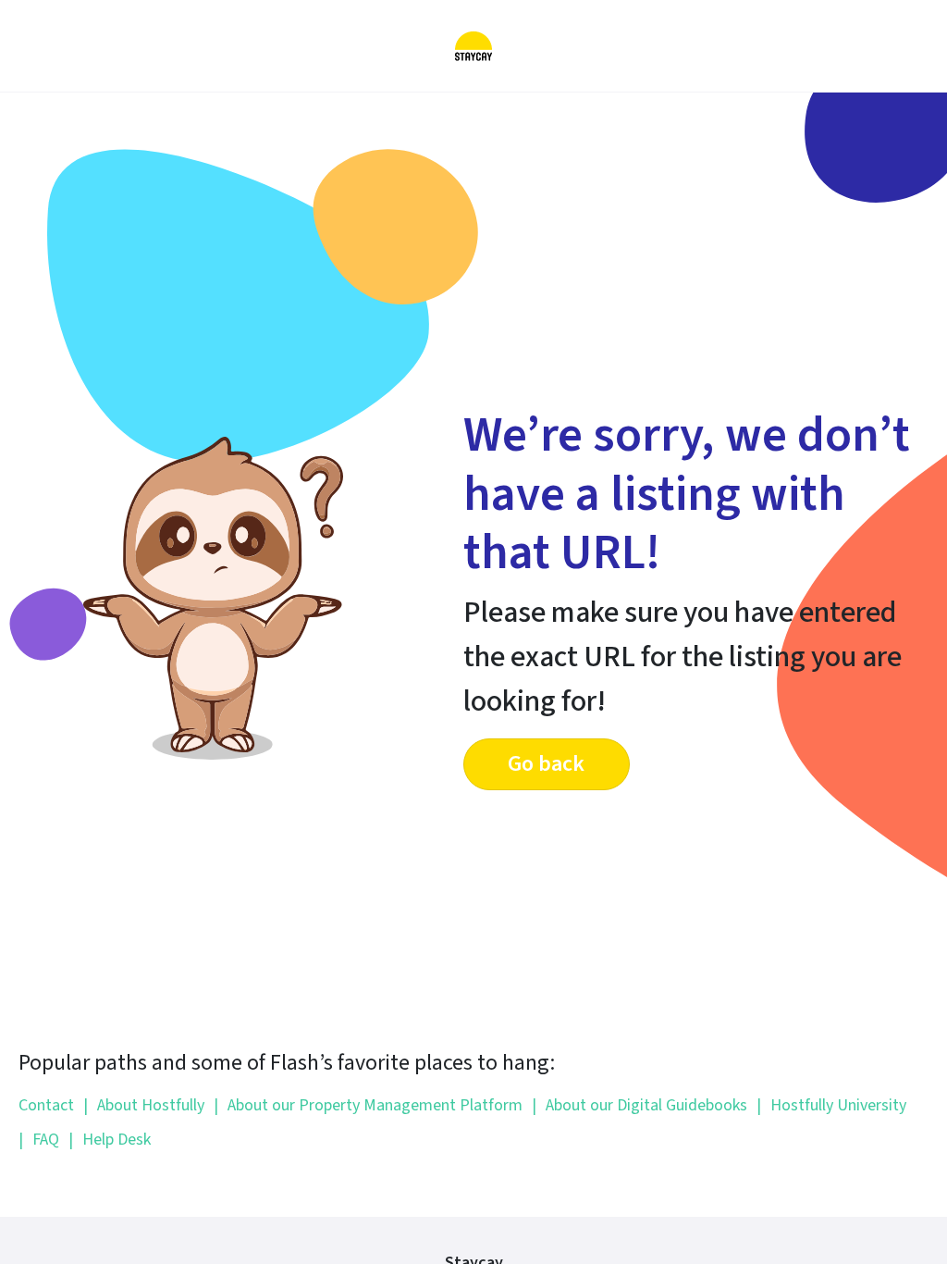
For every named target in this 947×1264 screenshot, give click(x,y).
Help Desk (109, 1139)
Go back (546, 764)
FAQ (38, 1139)
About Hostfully (143, 1105)
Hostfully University (831, 1105)
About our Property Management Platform (368, 1105)
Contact (46, 1105)
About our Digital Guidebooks (639, 1105)
